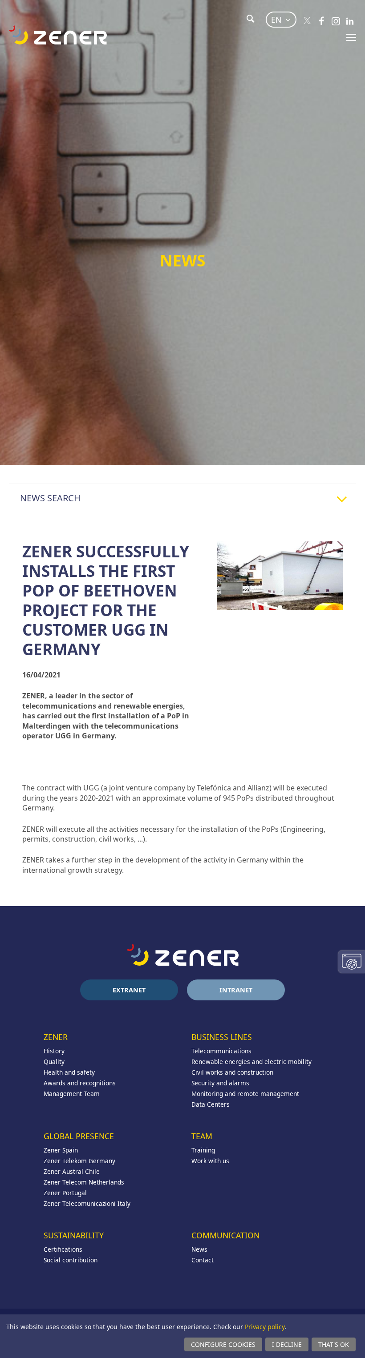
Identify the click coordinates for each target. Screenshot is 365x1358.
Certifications (63, 1249)
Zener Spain (61, 1150)
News (199, 1249)
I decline (287, 1344)
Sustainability (74, 1235)
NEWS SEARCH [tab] (50, 498)
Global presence (79, 1136)
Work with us (210, 1161)
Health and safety (69, 1072)
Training (203, 1150)
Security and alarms (220, 1083)
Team (201, 1136)
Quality (54, 1061)
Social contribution (70, 1260)
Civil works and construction (232, 1072)
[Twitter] (307, 21)
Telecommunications (221, 1051)
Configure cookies (223, 1344)
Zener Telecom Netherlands (84, 1182)
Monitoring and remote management (245, 1093)
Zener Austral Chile (72, 1171)
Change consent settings (351, 962)
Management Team (72, 1093)
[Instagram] (335, 21)
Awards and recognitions (80, 1083)
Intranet (235, 990)
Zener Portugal (65, 1193)
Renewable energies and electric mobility (251, 1061)
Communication (225, 1235)
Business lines (221, 1037)
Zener (56, 1037)
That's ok (333, 1344)
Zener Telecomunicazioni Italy (87, 1203)
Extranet (129, 990)
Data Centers (210, 1104)
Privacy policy (264, 1326)
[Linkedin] (349, 21)
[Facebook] (321, 21)
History (54, 1051)
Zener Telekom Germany (79, 1161)
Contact (202, 1260)
